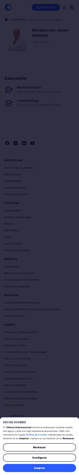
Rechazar (39, 447)
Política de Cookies (36, 434)
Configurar (39, 457)
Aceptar (39, 467)
